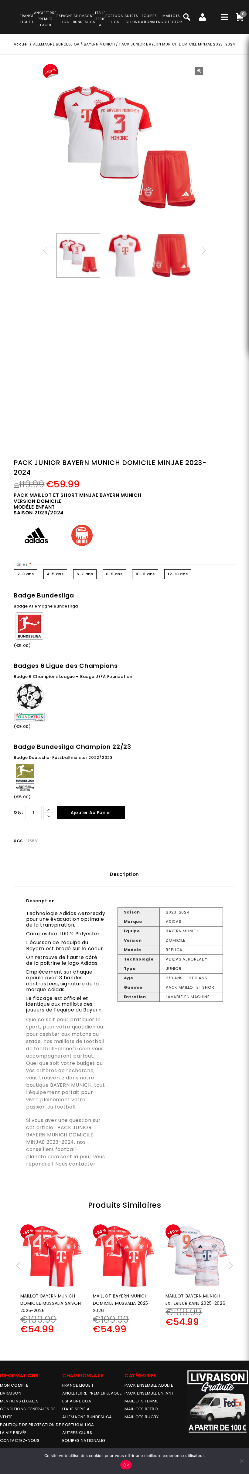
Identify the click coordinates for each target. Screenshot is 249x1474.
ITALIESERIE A (100, 18)
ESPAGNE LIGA (76, 1401)
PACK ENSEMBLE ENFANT (149, 1393)
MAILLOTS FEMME (141, 1401)
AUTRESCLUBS (131, 18)
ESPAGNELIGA (64, 18)
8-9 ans (114, 574)
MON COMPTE (14, 1385)
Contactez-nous (19, 1440)
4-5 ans (55, 574)
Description (124, 874)
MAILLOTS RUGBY (141, 1417)
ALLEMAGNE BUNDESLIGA (56, 44)
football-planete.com (62, 1048)
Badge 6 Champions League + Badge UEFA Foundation (73, 676)
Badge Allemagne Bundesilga (46, 606)
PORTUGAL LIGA (78, 1425)
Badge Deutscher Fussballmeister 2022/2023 (63, 757)
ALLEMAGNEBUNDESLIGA (84, 18)
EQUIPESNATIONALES (149, 18)
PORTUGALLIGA (114, 18)
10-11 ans (145, 574)
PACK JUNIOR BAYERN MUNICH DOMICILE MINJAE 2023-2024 (59, 1135)
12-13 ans (178, 574)
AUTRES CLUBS (77, 1432)
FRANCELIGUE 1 (27, 18)
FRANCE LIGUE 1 (77, 1385)
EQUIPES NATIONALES (84, 1440)
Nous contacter (75, 1163)
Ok (126, 1464)
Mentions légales (19, 1401)
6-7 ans (85, 574)
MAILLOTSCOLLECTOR (171, 18)
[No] (241, 1461)
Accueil (21, 44)
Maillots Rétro (141, 1409)
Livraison (10, 1393)
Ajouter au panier (91, 812)
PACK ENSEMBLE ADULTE (148, 1385)
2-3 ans (25, 574)
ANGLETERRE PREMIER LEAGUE (45, 18)
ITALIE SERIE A (76, 1409)
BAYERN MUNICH (99, 44)
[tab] (124, 874)
